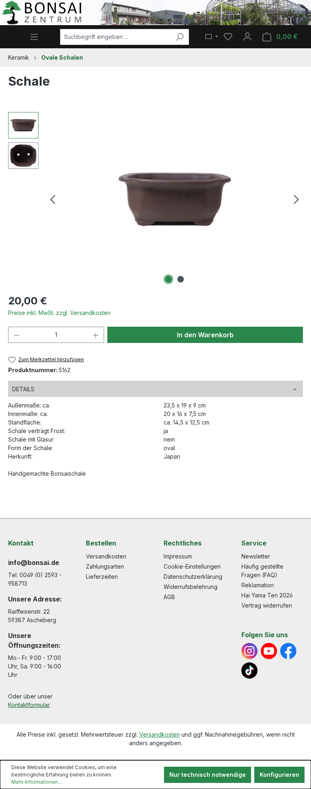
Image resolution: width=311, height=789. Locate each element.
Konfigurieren (279, 774)
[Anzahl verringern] (16, 335)
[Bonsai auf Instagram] (249, 651)
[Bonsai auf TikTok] (249, 670)
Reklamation (257, 585)
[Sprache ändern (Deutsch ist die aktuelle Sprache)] (211, 37)
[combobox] (115, 37)
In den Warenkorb (205, 335)
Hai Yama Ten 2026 (267, 595)
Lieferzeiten (102, 576)
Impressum (178, 556)
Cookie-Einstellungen (192, 566)
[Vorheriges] (53, 199)
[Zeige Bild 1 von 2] (168, 279)
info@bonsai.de (33, 562)
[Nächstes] (296, 199)
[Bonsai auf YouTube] (269, 651)
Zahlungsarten (105, 566)
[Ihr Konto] (247, 36)
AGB (169, 596)
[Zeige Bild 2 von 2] (180, 279)
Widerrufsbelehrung (190, 586)
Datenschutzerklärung (193, 576)
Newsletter (255, 556)
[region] (155, 199)
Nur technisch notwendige (207, 774)
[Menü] (34, 37)
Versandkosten (106, 556)
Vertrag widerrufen (266, 605)
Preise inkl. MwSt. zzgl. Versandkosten (59, 312)
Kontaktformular (28, 704)
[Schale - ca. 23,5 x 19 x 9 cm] (174, 199)
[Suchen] (179, 37)
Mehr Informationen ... (37, 782)
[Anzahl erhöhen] (95, 335)
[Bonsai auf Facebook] (288, 651)
